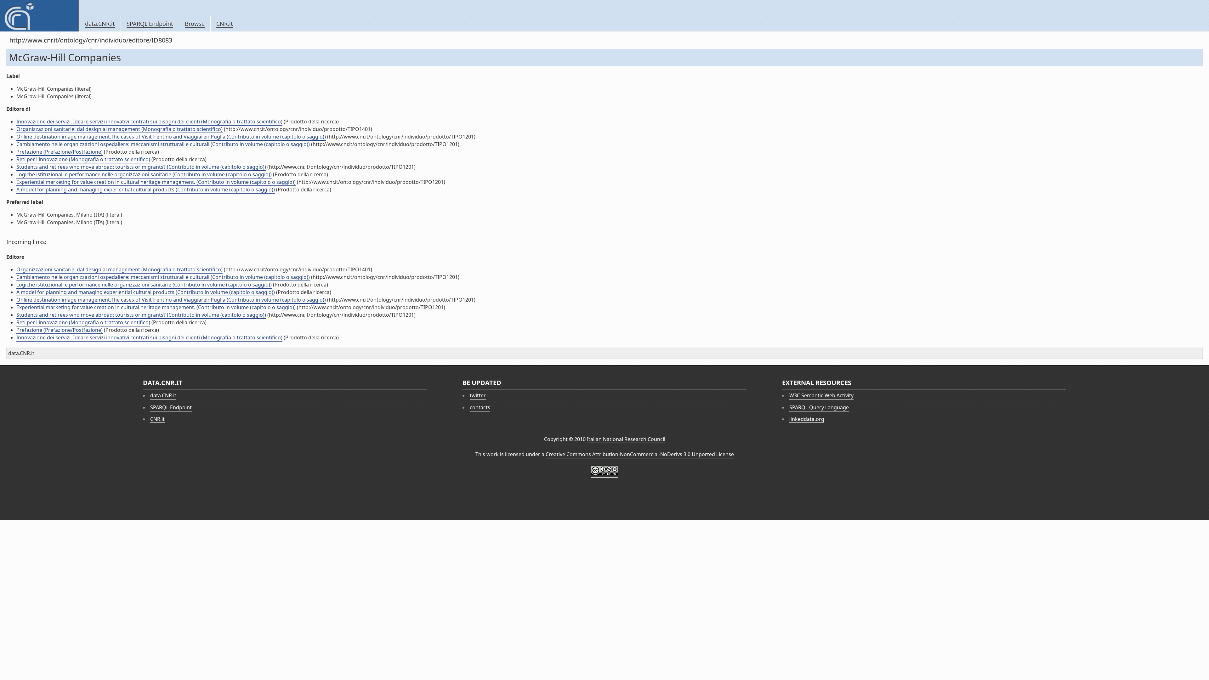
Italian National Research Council (626, 439)
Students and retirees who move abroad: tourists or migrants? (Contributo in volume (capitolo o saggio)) (141, 166)
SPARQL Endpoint (150, 23)
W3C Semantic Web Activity (821, 395)
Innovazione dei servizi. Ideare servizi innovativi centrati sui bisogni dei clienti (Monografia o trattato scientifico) (149, 121)
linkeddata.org (806, 419)
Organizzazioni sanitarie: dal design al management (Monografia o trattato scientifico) (119, 129)
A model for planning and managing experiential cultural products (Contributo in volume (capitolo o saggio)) (145, 189)
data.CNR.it (100, 23)
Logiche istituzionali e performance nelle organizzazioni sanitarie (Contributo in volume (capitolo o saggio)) (144, 174)
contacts (480, 407)
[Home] (39, 15)
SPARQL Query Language (819, 407)
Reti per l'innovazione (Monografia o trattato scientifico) (83, 159)
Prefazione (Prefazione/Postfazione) (59, 151)
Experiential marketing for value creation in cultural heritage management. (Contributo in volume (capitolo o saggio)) (156, 181)
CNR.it (224, 23)
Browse (195, 23)
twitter (478, 395)
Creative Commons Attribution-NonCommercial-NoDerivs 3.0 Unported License (640, 454)
